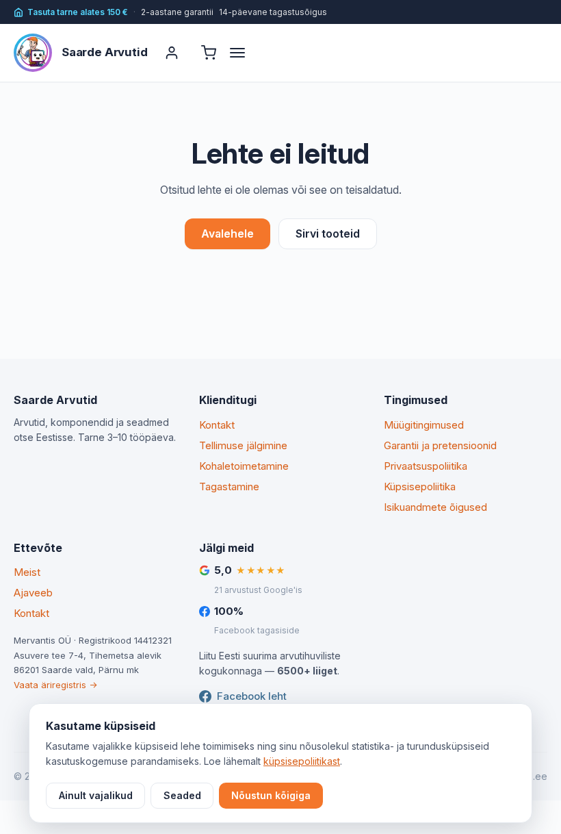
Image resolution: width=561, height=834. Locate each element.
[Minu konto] (171, 53)
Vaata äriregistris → (55, 684)
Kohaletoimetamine (244, 465)
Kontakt (217, 424)
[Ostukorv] (208, 53)
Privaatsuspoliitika (425, 465)
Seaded (182, 795)
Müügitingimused (424, 424)
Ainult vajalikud (96, 795)
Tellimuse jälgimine (243, 445)
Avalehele (227, 233)
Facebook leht (252, 696)
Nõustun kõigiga (271, 795)
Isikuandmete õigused (435, 507)
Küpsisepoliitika (420, 486)
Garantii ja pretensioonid (440, 445)
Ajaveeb (33, 592)
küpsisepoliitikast (301, 761)
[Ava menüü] (243, 52)
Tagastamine (229, 486)
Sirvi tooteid (328, 233)
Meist (27, 572)
